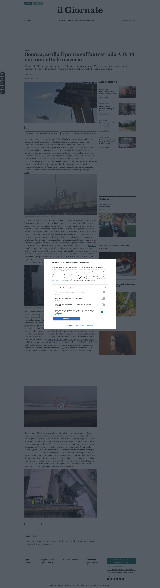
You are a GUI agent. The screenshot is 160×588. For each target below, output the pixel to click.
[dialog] (80, 294)
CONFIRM (66, 319)
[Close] (112, 262)
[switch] (103, 292)
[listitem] (80, 288)
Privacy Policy (90, 325)
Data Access (80, 325)
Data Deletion (70, 325)
